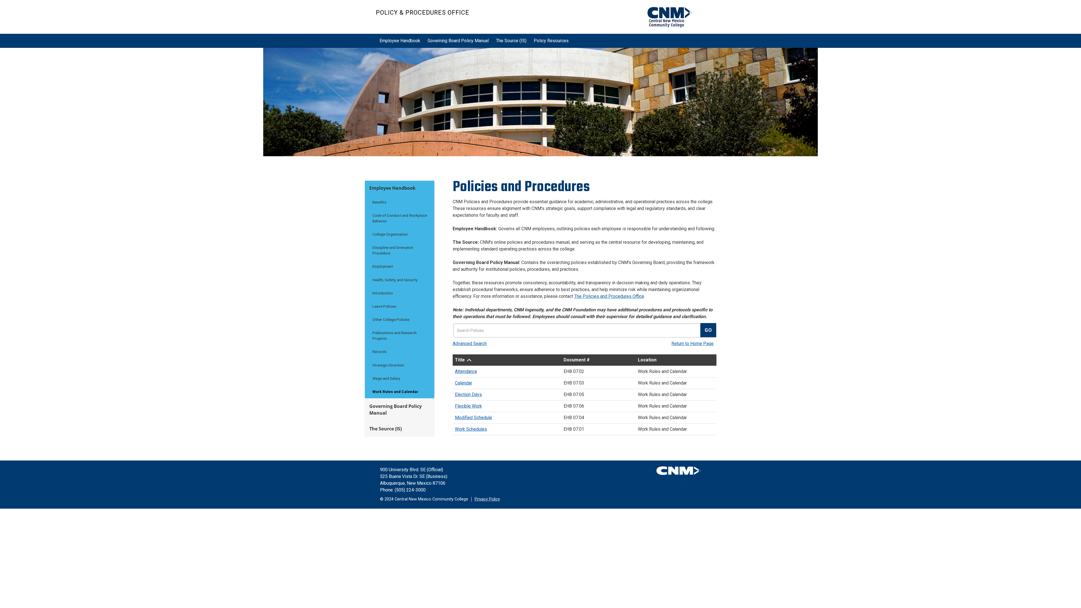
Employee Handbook (399, 40)
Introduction (382, 293)
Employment (382, 266)
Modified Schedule (473, 417)
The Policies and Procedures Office (609, 296)
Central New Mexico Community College (673, 17)
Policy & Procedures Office (422, 12)
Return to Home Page (692, 343)
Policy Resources (551, 40)
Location (647, 360)
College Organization (390, 234)
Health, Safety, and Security (394, 280)
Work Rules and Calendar (395, 391)
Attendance (466, 371)
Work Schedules (471, 429)
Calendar (463, 383)
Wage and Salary (386, 378)
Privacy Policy (487, 499)
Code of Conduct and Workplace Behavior (399, 218)
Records (379, 351)
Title (460, 360)
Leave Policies (384, 306)
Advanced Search (470, 343)
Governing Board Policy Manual (458, 40)
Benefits (379, 202)
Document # (577, 360)
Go (708, 330)
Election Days (468, 394)
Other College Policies (391, 319)
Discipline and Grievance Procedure (392, 250)
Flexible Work (468, 406)
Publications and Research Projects (394, 335)
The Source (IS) (511, 40)
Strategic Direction (388, 365)
